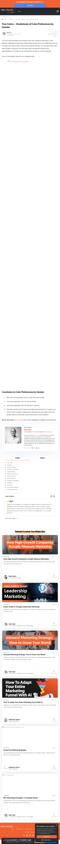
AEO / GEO (10, 462)
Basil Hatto (12, 576)
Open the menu (58, 11)
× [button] (56, 825)
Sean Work (18, 420)
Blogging (9, 465)
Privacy (13, 829)
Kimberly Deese (14, 767)
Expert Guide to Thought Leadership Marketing (21, 607)
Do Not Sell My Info (20, 829)
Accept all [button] (47, 836)
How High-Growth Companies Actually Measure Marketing (26, 559)
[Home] (2, 19)
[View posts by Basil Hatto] (5, 577)
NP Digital (15, 34)
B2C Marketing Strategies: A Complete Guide (20, 798)
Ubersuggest (10, 35)
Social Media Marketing (12, 487)
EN (18, 11)
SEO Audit (9, 485)
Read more (47, 833)
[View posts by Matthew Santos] (5, 720)
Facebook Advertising (12, 474)
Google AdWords (11, 476)
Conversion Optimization (13, 469)
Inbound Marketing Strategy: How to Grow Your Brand (24, 654)
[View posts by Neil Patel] (5, 624)
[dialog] (46, 833)
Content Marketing (11, 467)
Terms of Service (28, 829)
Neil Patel (9, 32)
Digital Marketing (11, 471)
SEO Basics (9, 482)
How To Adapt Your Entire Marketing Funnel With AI (23, 702)
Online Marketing (11, 478)
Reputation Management (13, 480)
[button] (47, 840)
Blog (6, 19)
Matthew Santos (14, 719)
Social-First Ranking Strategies (14, 750)
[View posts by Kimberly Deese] (5, 768)
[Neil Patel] (7, 10)
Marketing (11, 19)
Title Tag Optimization (12, 489)
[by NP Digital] (11, 12)
